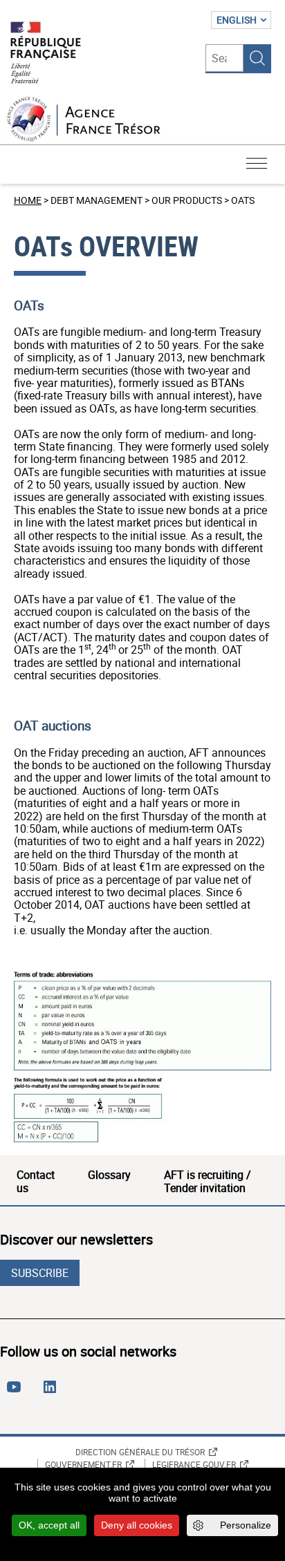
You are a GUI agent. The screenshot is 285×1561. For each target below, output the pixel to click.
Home (28, 200)
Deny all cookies (136, 1525)
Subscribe (39, 1272)
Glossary (109, 1174)
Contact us (36, 1181)
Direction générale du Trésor (140, 1451)
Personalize (245, 1525)
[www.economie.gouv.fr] (45, 53)
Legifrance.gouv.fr (194, 1464)
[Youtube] (16, 1392)
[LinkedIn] (52, 1392)
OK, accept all (49, 1525)
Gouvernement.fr (83, 1464)
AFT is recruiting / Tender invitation (207, 1181)
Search (257, 58)
